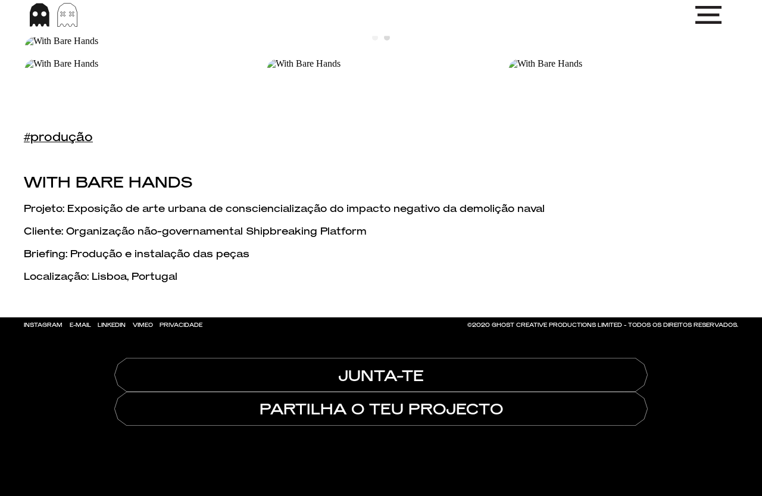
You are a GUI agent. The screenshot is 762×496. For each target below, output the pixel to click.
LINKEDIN (112, 325)
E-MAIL (80, 325)
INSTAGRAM (43, 325)
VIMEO (143, 325)
